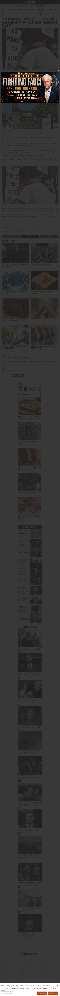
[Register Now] (30, 86)
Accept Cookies (42, 993)
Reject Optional (53, 993)
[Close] (57, 985)
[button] (30, 498)
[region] (30, 989)
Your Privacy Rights (7, 993)
